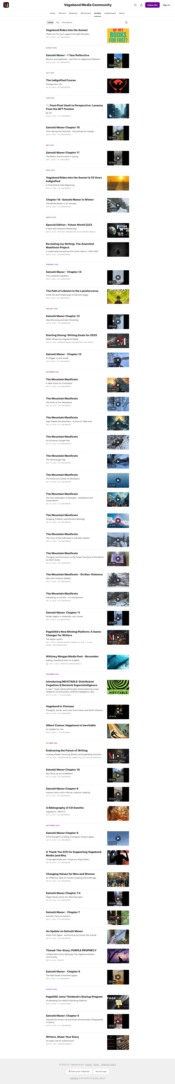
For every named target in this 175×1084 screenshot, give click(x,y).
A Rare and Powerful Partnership (61, 228)
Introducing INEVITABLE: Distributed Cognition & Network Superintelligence (71, 683)
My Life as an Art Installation (59, 773)
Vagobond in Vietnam (60, 706)
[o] (118, 61)
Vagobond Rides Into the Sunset (67, 30)
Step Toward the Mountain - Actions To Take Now (69, 421)
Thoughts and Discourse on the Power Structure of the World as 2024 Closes (74, 558)
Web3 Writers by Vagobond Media (62, 339)
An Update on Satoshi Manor (64, 931)
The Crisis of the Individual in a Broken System (68, 538)
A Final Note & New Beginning (60, 185)
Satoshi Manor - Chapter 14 (63, 272)
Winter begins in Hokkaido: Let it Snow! (64, 616)
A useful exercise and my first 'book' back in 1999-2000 (72, 251)
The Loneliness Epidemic (57, 275)
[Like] (47, 119)
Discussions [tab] (67, 22)
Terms (96, 1064)
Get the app (101, 1071)
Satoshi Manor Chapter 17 (63, 152)
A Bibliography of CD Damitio (65, 807)
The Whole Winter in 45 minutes (61, 203)
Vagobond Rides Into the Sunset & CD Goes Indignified (74, 179)
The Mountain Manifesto (62, 379)
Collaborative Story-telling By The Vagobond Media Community (70, 955)
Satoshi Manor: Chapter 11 (63, 612)
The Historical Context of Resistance (62, 478)
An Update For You (55, 729)
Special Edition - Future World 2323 (69, 224)
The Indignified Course (61, 80)
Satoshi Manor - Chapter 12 (63, 354)
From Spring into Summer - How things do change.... (71, 131)
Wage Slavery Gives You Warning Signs (64, 896)
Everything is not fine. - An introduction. (65, 597)
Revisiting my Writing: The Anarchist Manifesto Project (70, 245)
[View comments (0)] (67, 40)
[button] (52, 13)
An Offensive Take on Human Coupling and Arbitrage (71, 877)
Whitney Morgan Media (68, 232)
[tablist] (60, 22)
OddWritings (77, 342)
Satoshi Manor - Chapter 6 (63, 971)
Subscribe (152, 5)
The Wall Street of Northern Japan (61, 975)
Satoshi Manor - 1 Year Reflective (67, 55)
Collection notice (108, 1064)
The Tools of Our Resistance (59, 402)
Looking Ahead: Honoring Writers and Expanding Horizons (73, 754)
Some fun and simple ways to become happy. (67, 294)
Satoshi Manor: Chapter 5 (62, 1015)
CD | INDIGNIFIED (63, 37)
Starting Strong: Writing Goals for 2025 (71, 335)
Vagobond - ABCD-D (55, 811)
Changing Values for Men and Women (70, 874)
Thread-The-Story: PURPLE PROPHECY (71, 950)
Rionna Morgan (89, 232)
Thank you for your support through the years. (68, 34)
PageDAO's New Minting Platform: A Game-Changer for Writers (74, 633)
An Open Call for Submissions (60, 1040)
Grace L (91, 342)
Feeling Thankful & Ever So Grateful (62, 660)
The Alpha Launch (54, 639)
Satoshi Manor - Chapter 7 (63, 912)
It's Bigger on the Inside (57, 358)
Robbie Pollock (77, 642)
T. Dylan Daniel (65, 695)
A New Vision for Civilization (59, 383)
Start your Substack (80, 1071)
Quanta (61, 960)
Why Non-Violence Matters (58, 578)
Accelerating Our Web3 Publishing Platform (66, 1000)
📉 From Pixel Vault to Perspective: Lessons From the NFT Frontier (74, 107)
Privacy (88, 1064)
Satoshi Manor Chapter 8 (62, 833)
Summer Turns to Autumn (58, 916)
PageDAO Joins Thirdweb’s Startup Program (74, 996)
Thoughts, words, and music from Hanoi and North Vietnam (74, 710)
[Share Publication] (141, 5)
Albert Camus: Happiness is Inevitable (71, 725)
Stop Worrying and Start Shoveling (62, 320)
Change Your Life (54, 84)
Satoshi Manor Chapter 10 (63, 769)
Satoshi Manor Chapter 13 (63, 316)
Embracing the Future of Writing (67, 750)
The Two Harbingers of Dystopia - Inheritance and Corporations (69, 499)
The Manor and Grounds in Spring (62, 156)
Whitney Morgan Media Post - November (72, 656)
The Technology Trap (55, 459)
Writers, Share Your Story (62, 1036)
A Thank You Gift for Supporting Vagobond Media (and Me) (73, 853)
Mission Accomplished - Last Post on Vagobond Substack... (73, 59)
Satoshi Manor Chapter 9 (62, 788)
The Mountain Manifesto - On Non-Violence (74, 574)
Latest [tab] (50, 22)
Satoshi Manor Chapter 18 (63, 127)
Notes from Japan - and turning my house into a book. (71, 935)
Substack (74, 1078)
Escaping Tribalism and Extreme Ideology (65, 519)
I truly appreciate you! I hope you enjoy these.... (68, 859)
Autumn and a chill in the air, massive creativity (68, 792)
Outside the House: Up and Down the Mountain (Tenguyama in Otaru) (74, 1021)
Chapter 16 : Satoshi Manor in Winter (70, 199)
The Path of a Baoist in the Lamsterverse (72, 291)
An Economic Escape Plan (58, 440)
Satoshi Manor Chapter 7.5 (63, 893)
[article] (87, 35)
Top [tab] (57, 22)
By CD (49, 112)
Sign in (166, 5)
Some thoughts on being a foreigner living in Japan (70, 836)
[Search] (135, 5)
